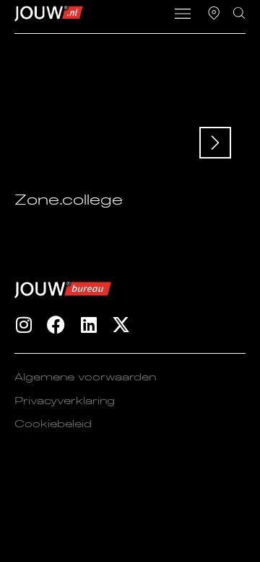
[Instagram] (23, 325)
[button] (183, 15)
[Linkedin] (88, 325)
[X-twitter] (121, 325)
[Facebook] (56, 325)
